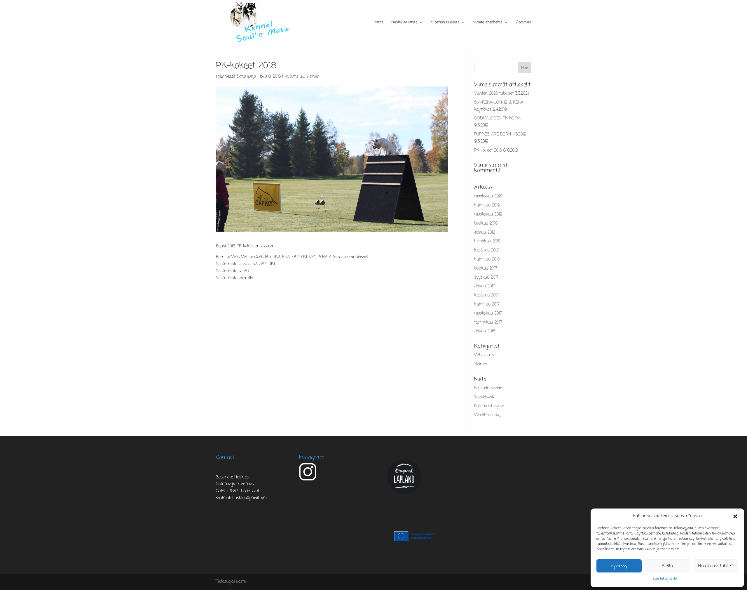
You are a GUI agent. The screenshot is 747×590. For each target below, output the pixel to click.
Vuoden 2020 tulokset (494, 94)
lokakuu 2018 (486, 224)
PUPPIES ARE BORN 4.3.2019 (500, 134)
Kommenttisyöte (489, 406)
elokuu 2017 (484, 286)
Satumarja (246, 77)
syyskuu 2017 (486, 278)
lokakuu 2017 (485, 269)
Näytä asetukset (715, 566)
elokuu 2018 (484, 233)
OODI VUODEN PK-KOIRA (497, 118)
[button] (735, 516)
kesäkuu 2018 (486, 250)
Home (378, 22)
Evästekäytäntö (664, 579)
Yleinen (313, 77)
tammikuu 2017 (488, 323)
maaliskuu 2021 (488, 196)
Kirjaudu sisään (488, 388)
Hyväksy (619, 566)
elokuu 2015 (484, 331)
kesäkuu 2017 (486, 295)
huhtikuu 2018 (487, 259)
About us (523, 22)
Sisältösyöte (484, 397)
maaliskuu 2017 (488, 313)
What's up (294, 77)
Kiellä (667, 566)
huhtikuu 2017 (487, 304)
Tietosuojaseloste (231, 582)
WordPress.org (487, 415)
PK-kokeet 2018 (488, 151)
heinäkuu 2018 (487, 241)
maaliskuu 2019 (488, 214)
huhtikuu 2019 (487, 205)
